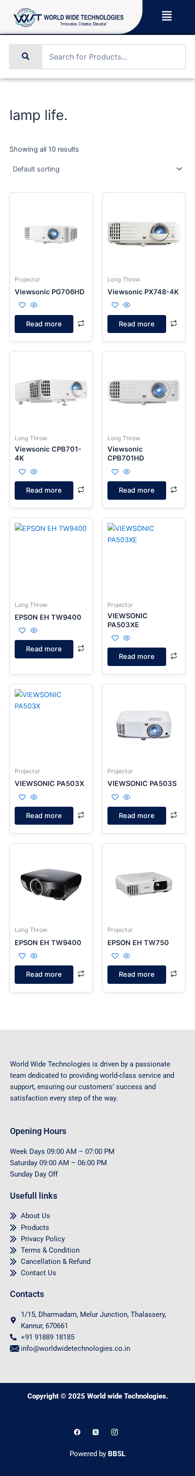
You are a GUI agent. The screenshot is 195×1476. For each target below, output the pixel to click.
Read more (44, 324)
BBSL (116, 1454)
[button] (167, 17)
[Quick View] (32, 305)
